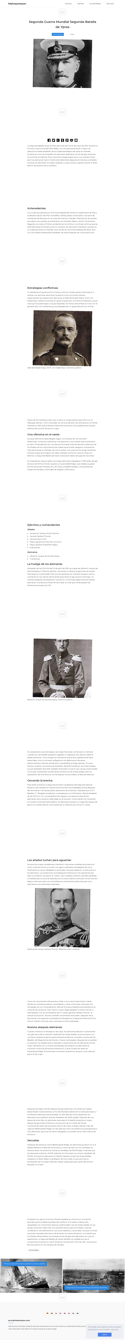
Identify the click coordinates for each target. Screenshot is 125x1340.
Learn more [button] (114, 1329)
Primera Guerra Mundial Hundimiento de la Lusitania (24, 1264)
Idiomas (80, 4)
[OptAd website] (87, 205)
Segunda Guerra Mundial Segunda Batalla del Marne (86, 1288)
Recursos (110, 4)
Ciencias (68, 4)
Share (72, 34)
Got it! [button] (105, 1334)
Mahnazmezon (17, 3)
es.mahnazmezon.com (19, 1320)
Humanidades (95, 4)
